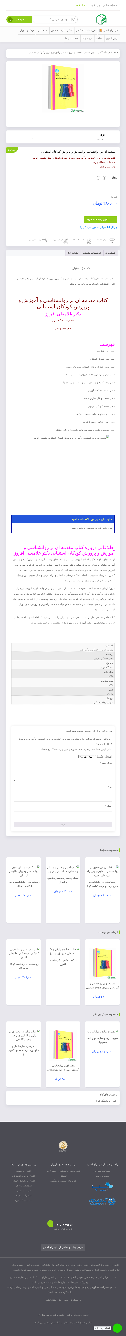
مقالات (99, 38)
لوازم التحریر (112, 38)
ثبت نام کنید (82, 5)
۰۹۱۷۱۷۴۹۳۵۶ (64, 1224)
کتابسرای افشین (111, 5)
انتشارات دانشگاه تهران (106, 1101)
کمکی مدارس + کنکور (61, 30)
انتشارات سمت (23, 1171)
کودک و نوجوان (27, 30)
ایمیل (108, 806)
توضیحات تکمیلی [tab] (92, 253)
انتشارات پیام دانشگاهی (23, 1176)
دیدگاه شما (106, 763)
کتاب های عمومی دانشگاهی (63, 1181)
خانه (116, 52)
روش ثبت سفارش (102, 1171)
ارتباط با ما (87, 38)
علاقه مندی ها (71, 38)
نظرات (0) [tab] (73, 253)
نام (110, 787)
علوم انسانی (90, 52)
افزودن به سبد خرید (97, 219)
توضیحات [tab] (110, 253)
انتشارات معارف (24, 1185)
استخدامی (42, 30)
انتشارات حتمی (23, 1190)
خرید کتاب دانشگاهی (86, 30)
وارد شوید (95, 5)
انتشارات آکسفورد (23, 1200)
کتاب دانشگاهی (105, 52)
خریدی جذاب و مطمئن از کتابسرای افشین (63, 1247)
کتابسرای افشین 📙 (108, 30)
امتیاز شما (103, 756)
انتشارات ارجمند (24, 1195)
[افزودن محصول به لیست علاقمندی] (33, 136)
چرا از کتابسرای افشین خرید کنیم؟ (98, 227)
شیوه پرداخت (102, 1176)
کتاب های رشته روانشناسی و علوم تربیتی (92, 528)
